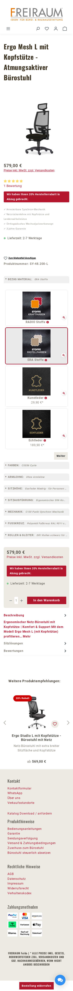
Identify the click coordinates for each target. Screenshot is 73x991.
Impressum (15, 883)
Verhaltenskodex (19, 893)
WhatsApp (14, 793)
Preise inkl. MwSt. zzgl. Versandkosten (29, 170)
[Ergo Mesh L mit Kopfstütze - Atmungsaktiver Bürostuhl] (36, 130)
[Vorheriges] (4, 723)
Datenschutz (16, 879)
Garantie (13, 833)
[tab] (35, 626)
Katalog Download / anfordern (29, 813)
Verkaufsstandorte (20, 803)
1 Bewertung (13, 186)
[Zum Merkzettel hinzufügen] (55, 724)
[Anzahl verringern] (11, 600)
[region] (36, 130)
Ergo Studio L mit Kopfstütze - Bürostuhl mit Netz (36, 738)
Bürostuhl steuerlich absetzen (29, 853)
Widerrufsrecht (18, 888)
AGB (10, 874)
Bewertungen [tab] (13, 651)
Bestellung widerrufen (36, 985)
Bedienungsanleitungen (24, 829)
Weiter (61, 455)
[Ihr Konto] (55, 28)
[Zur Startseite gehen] (36, 14)
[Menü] (8, 28)
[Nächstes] (68, 723)
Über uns (13, 798)
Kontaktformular (19, 788)
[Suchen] (37, 28)
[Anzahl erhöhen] (22, 600)
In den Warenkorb (46, 600)
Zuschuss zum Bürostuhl (25, 848)
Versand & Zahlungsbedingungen (31, 843)
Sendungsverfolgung (22, 838)
